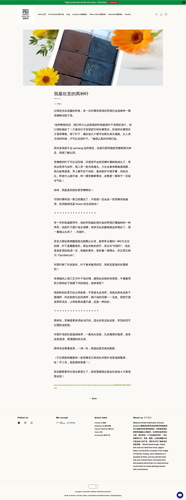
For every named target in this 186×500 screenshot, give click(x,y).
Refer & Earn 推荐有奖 (98, 14)
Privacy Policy (82, 495)
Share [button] (59, 104)
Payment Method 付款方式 (104, 429)
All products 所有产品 (102, 435)
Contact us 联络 (100, 423)
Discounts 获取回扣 (115, 14)
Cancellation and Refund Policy (99, 495)
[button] (156, 14)
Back (94, 398)
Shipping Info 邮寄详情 (103, 426)
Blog (68, 14)
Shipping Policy (116, 495)
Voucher (128, 14)
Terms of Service (70, 495)
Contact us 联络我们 (79, 14)
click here (113, 2)
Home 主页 (42, 14)
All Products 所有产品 (56, 14)
